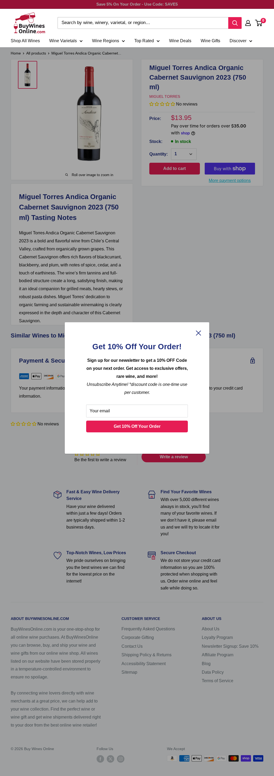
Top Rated (144, 40)
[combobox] (143, 23)
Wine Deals (180, 40)
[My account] (248, 23)
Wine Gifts (210, 40)
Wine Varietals (63, 40)
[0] (259, 23)
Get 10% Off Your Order (137, 426)
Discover (238, 40)
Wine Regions (105, 40)
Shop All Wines (25, 40)
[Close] (198, 333)
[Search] (235, 23)
